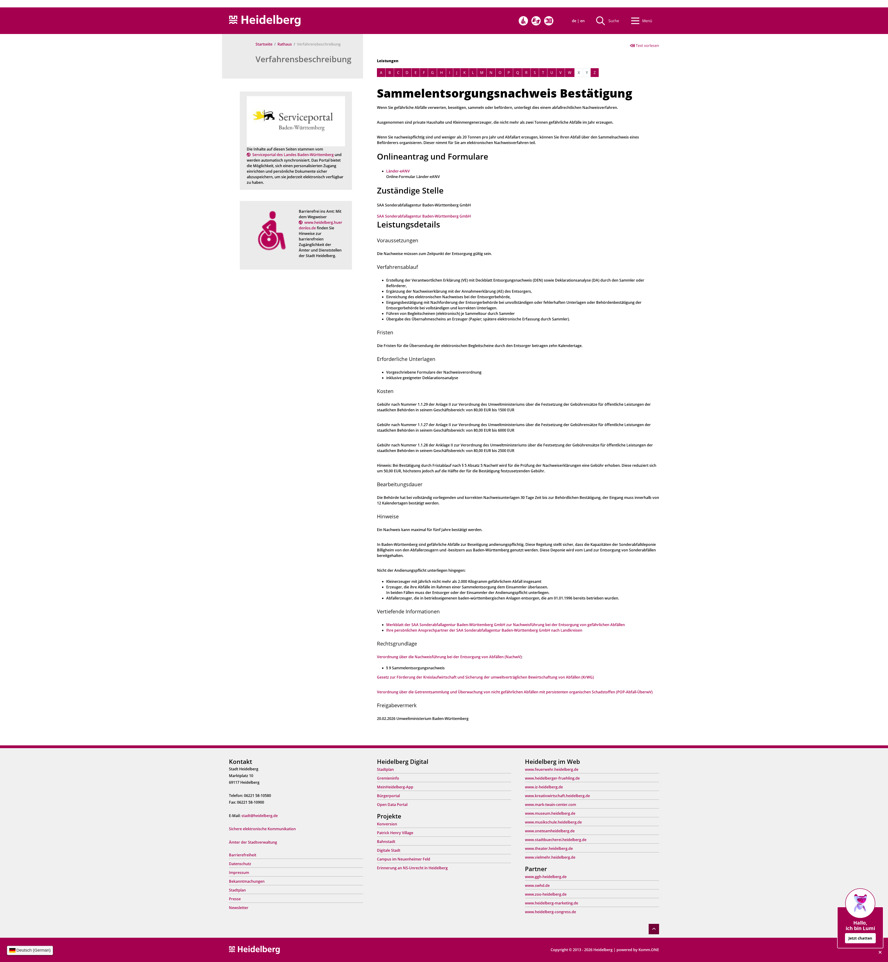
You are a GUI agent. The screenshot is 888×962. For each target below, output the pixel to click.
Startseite (264, 44)
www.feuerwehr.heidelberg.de (551, 769)
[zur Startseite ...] (254, 949)
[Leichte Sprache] (548, 20)
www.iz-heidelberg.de (544, 787)
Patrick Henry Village (395, 832)
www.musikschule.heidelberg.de (553, 822)
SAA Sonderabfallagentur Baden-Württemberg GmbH (424, 216)
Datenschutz (240, 863)
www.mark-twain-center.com (550, 804)
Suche (613, 20)
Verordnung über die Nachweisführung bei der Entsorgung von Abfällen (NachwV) (449, 656)
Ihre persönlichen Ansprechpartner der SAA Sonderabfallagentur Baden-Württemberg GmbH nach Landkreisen (484, 630)
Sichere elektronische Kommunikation (262, 828)
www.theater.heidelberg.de (549, 848)
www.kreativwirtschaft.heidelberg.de (557, 795)
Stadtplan (237, 890)
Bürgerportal (388, 795)
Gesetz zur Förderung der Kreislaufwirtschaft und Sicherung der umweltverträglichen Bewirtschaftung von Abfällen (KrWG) (485, 677)
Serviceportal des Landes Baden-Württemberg (293, 154)
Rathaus (285, 44)
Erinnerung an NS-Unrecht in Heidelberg (412, 867)
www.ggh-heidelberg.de (546, 876)
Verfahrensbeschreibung (303, 59)
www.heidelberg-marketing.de (551, 903)
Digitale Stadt (388, 850)
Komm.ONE (648, 949)
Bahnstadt (386, 841)
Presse (235, 898)
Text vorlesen (647, 45)
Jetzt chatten (860, 938)
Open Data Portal (392, 804)
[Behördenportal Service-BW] (296, 120)
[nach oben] (654, 929)
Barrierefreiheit (242, 855)
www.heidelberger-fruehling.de (552, 778)
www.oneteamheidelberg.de (550, 830)
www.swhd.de (537, 885)
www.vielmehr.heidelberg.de (550, 857)
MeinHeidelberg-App (395, 787)
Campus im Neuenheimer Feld (403, 859)
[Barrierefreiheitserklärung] (523, 20)
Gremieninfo (388, 778)
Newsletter (238, 907)
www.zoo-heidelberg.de (546, 894)
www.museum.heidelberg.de (550, 813)
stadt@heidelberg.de (259, 815)
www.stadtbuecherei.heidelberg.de (555, 839)
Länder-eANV (398, 171)
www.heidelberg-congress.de (550, 911)
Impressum (239, 872)
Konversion (387, 824)
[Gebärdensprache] (536, 20)
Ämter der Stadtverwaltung (253, 842)
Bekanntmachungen (247, 881)
